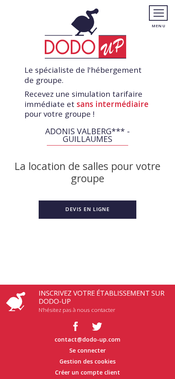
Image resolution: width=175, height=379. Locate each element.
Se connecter (87, 350)
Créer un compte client (87, 372)
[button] (87, 209)
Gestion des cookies (87, 361)
